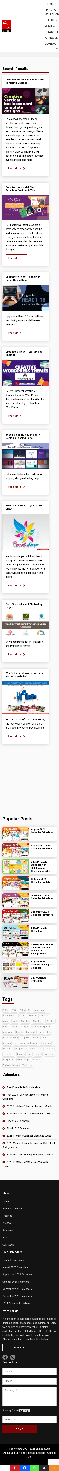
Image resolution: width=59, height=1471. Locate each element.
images (7, 1043)
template (50, 1048)
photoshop (45, 1043)
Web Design (23, 1059)
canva (6, 1021)
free (49, 1032)
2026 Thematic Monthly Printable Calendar (30, 1154)
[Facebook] (25, 1468)
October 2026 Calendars (15, 1281)
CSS (5, 1026)
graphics (25, 1037)
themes (21, 1054)
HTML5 (36, 1037)
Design (14, 1026)
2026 (22, 1010)
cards (15, 1021)
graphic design (10, 1037)
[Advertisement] (29, 779)
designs (24, 1026)
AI (29, 1010)
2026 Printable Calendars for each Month (29, 1106)
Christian (25, 1021)
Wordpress (27, 1065)
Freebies (51, 20)
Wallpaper (50, 1054)
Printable (7, 1048)
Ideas (30, 1452)
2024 (5, 1010)
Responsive (21, 1048)
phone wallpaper (28, 1043)
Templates (8, 1054)
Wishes (50, 25)
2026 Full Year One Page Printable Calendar (30, 1113)
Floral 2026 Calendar (18, 1128)
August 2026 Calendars (15, 1267)
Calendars (44, 1015)
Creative (50, 1021)
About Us (8, 1452)
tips (30, 1054)
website (36, 1059)
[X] (44, 1468)
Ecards (19, 1032)
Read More (15, 168)
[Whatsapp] (34, 1468)
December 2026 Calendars (17, 1296)
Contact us (18, 1347)
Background (39, 1010)
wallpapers (8, 1059)
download (8, 1032)
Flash (41, 1032)
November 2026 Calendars (17, 1288)
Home (49, 3)
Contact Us (8, 1244)
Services (20, 1452)
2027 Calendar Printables (16, 1303)
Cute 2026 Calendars (18, 1121)
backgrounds (9, 1015)
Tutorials (40, 1452)
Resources (8, 1230)
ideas (45, 1037)
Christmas (38, 1021)
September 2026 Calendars (17, 1274)
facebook (31, 1032)
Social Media (36, 1048)
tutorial (38, 1054)
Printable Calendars (13, 1208)
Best (21, 1015)
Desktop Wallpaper (40, 1026)
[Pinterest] (15, 1468)
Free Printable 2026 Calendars (23, 1087)
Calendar (31, 1015)
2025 (14, 1010)
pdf (15, 1043)
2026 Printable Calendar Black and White (29, 1135)
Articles (51, 37)
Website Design (11, 1065)
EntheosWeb (43, 1448)
